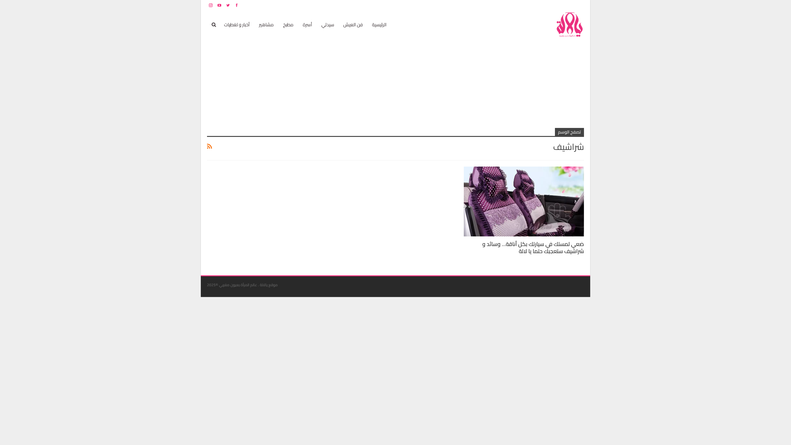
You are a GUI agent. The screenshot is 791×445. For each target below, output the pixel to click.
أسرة (307, 24)
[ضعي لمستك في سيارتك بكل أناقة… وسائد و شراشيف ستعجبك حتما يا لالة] (524, 201)
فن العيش (353, 24)
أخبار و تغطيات (237, 24)
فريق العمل (562, 5)
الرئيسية (379, 24)
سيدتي (327, 24)
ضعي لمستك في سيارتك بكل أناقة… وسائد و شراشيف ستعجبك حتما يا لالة (533, 247)
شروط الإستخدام (524, 5)
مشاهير (266, 24)
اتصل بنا (544, 5)
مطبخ (288, 24)
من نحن (579, 5)
